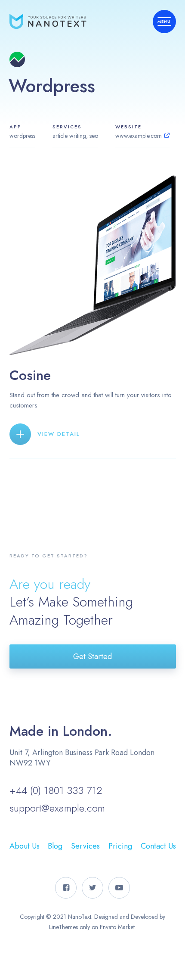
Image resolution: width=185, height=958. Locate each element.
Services (85, 846)
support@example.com (57, 807)
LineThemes (63, 927)
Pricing (120, 846)
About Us (24, 846)
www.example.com (138, 135)
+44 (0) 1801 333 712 (55, 790)
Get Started (92, 656)
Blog (55, 846)
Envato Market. (118, 927)
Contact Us (158, 846)
